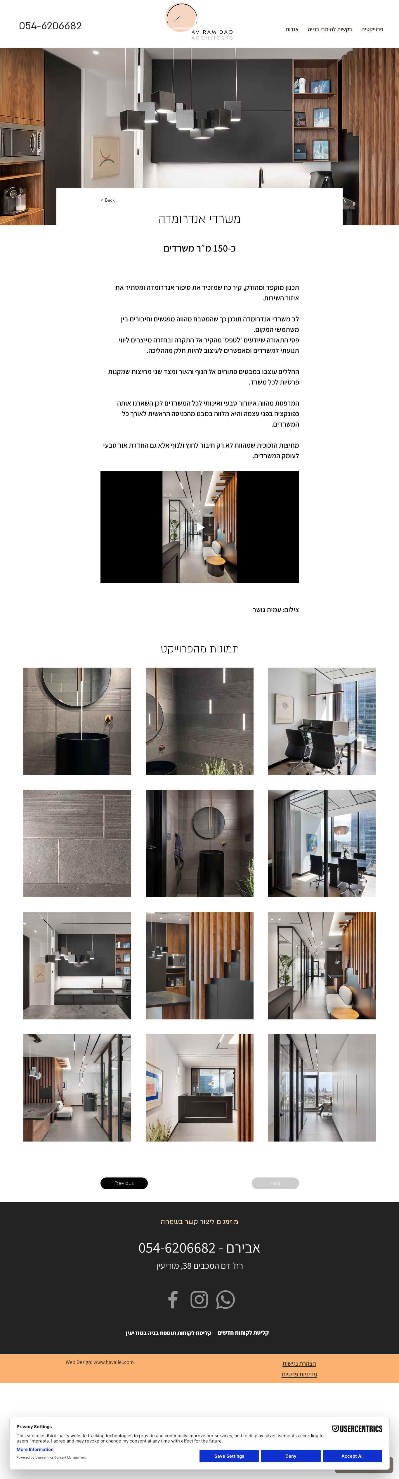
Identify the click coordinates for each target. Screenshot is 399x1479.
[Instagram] (199, 1299)
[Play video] (199, 527)
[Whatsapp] (225, 1299)
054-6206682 (50, 26)
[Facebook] (173, 1299)
